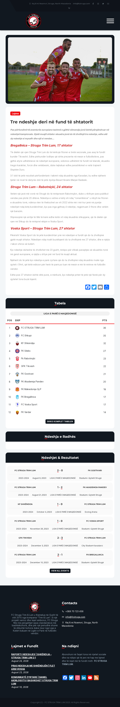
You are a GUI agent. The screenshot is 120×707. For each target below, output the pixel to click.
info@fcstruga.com (81, 3)
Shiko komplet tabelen (60, 421)
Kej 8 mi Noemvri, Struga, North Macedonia (51, 3)
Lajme (15, 113)
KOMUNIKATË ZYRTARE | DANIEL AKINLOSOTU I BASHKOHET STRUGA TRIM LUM (34, 680)
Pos (9, 320)
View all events (60, 571)
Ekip (17, 320)
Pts (104, 320)
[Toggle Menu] (110, 21)
